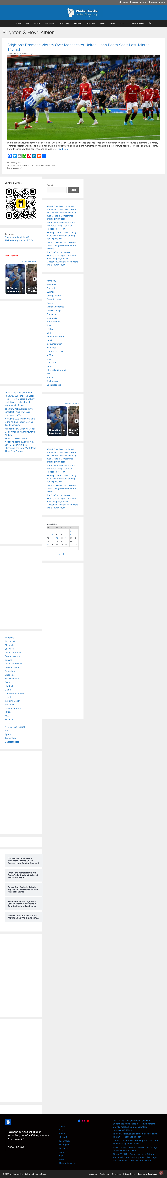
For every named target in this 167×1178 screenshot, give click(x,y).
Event (102, 23)
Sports (8, 734)
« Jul (61, 554)
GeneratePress (39, 1174)
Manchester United (48, 165)
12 (57, 538)
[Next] (35, 279)
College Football (13, 652)
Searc (73, 190)
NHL (7, 730)
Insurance (9, 704)
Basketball (10, 641)
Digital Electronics (13, 663)
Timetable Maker (136, 23)
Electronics (10, 675)
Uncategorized (16, 163)
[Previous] (7, 279)
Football (9, 686)
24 (48, 545)
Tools (122, 23)
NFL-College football (15, 727)
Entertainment (12, 678)
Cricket (8, 660)
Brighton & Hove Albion (19, 165)
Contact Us (104, 1174)
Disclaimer (116, 1174)
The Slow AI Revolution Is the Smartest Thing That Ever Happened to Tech (19, 412)
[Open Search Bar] (150, 23)
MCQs (8, 712)
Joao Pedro (35, 165)
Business (91, 23)
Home (18, 23)
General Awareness (14, 693)
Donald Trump (12, 667)
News (112, 23)
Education (10, 671)
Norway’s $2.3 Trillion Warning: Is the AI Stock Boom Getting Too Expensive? (20, 422)
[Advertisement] (21, 342)
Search (50, 185)
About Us (93, 1174)
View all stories (29, 261)
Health (37, 23)
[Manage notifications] (161, 1173)
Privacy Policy (129, 1174)
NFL (27, 23)
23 (75, 541)
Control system (12, 656)
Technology (64, 23)
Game (8, 690)
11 (52, 538)
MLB (7, 716)
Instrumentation (12, 701)
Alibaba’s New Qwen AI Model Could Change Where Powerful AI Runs (20, 432)
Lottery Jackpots (13, 708)
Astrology (9, 637)
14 (66, 538)
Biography (78, 23)
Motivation (49, 23)
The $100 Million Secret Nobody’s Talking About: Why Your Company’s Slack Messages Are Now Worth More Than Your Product (20, 444)
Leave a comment (14, 168)
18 (52, 541)
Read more (63, 149)
